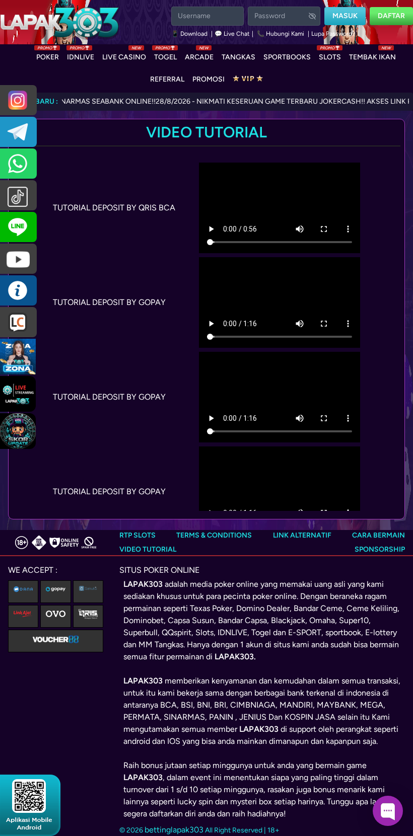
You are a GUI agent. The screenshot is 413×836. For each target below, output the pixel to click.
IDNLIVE (80, 54)
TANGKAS (238, 57)
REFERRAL (167, 79)
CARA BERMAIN (378, 535)
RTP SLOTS (137, 535)
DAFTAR (391, 16)
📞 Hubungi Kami (280, 33)
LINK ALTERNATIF (302, 535)
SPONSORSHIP (380, 549)
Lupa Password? (333, 33)
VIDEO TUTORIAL (147, 549)
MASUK (345, 16)
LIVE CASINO (124, 54)
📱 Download (190, 33)
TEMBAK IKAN (372, 54)
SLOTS (330, 54)
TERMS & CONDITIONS (214, 535)
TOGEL (165, 54)
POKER (47, 54)
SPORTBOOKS (287, 57)
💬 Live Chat (232, 33)
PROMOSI (208, 79)
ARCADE (199, 54)
